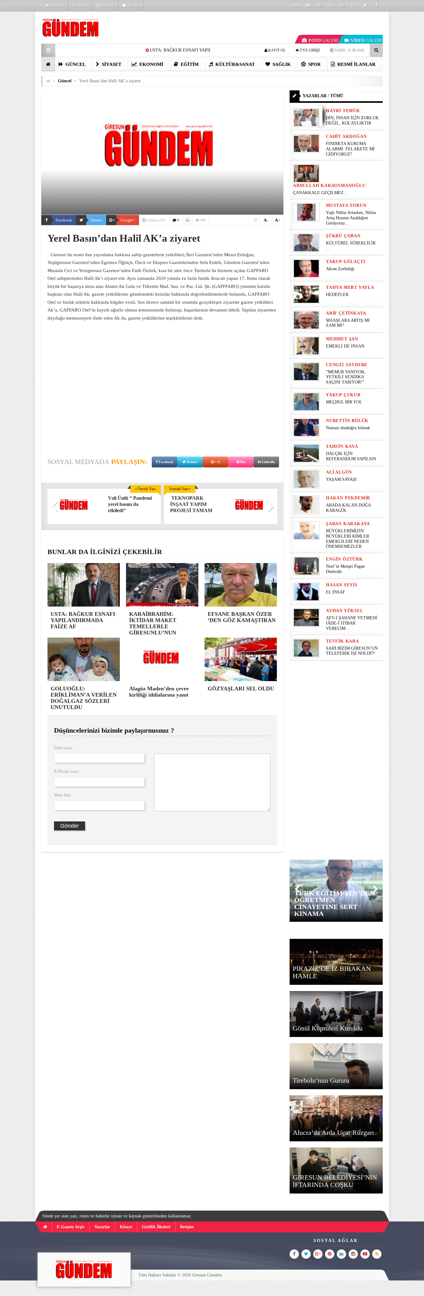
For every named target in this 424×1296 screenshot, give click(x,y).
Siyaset (111, 64)
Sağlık (281, 64)
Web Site (62, 795)
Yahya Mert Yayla (350, 287)
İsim (63, 747)
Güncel (75, 64)
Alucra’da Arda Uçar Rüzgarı (333, 1132)
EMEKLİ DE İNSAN (345, 346)
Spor (314, 64)
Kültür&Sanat (234, 64)
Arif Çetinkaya (346, 313)
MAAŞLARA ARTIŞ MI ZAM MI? (348, 323)
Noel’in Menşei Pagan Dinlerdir (345, 569)
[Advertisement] (162, 400)
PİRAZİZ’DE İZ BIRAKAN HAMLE (332, 972)
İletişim (106, 5)
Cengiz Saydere (347, 364)
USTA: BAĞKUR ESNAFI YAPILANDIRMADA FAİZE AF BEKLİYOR (150, 50)
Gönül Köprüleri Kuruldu (328, 1028)
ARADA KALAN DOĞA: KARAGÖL (349, 508)
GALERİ (323, 40)
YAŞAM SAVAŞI (341, 479)
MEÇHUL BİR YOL (344, 402)
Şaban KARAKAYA (348, 523)
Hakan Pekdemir (348, 498)
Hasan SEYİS (342, 585)
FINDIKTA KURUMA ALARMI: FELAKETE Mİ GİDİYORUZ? (350, 149)
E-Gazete (80, 5)
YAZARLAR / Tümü (323, 95)
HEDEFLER (337, 294)
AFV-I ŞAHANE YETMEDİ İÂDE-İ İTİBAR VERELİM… (351, 623)
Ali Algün (339, 472)
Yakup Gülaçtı (345, 261)
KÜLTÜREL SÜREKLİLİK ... (351, 246)
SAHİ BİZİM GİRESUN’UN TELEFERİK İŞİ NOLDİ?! (352, 651)
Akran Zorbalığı (340, 268)
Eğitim (189, 64)
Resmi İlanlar (356, 64)
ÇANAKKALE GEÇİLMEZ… (321, 192)
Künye (133, 5)
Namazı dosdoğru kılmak (348, 427)
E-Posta (66, 771)
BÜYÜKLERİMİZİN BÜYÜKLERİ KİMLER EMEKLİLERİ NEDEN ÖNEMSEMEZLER (347, 539)
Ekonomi (150, 64)
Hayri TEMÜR (343, 110)
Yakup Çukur (343, 395)
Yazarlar (56, 5)
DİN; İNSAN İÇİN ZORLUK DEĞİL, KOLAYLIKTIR (352, 120)
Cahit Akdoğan (346, 136)
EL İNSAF (335, 592)
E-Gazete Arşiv (71, 1227)
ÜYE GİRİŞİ (309, 50)
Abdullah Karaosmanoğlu (329, 185)
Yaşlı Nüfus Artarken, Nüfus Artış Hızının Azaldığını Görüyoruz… (351, 217)
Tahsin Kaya (342, 446)
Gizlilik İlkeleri (156, 1227)
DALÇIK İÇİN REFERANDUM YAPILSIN (351, 456)
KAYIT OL (276, 50)
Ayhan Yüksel (344, 610)
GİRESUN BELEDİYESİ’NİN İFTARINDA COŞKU (335, 1181)
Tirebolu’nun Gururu (321, 1080)
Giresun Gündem (207, 1275)
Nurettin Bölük (347, 420)
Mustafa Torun (346, 205)
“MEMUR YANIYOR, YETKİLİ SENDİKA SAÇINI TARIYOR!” (345, 377)
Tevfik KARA (342, 641)
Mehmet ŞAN (342, 339)
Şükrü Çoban (343, 236)
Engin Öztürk (344, 559)
